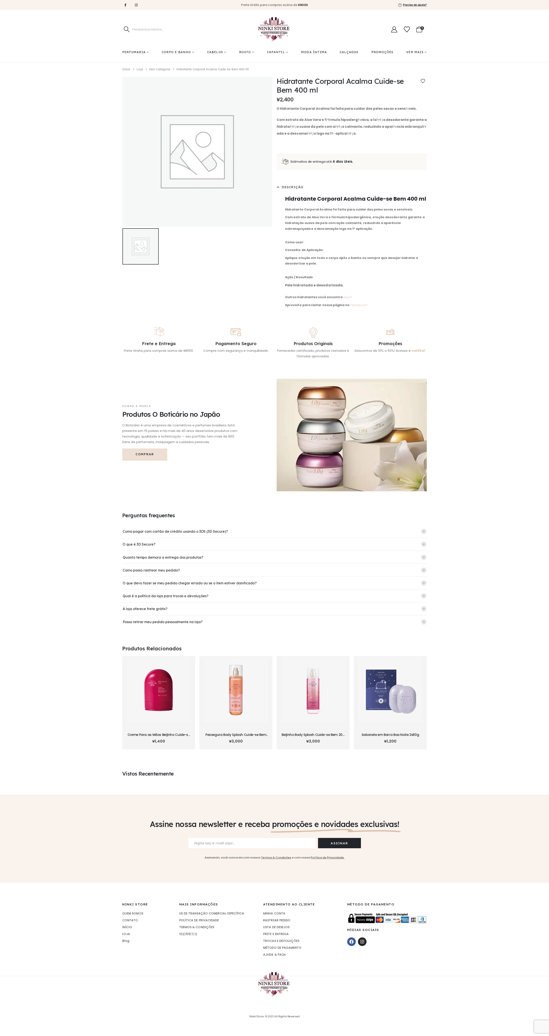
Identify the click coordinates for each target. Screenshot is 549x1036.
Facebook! (359, 305)
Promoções (382, 52)
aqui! (347, 297)
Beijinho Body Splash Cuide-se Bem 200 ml (313, 736)
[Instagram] (136, 5)
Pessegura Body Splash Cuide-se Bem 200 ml (235, 736)
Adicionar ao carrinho (158, 723)
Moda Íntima (314, 52)
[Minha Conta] (394, 29)
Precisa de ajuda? (415, 5)
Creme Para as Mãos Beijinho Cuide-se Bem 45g (159, 736)
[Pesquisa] (126, 29)
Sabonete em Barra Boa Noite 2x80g (390, 734)
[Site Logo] (274, 29)
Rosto (245, 52)
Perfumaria (134, 52)
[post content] (159, 690)
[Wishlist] (406, 29)
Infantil (276, 52)
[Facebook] (125, 5)
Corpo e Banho (176, 52)
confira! (418, 350)
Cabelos (215, 52)
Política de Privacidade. (327, 858)
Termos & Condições (276, 858)
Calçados (349, 52)
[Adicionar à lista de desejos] (423, 81)
